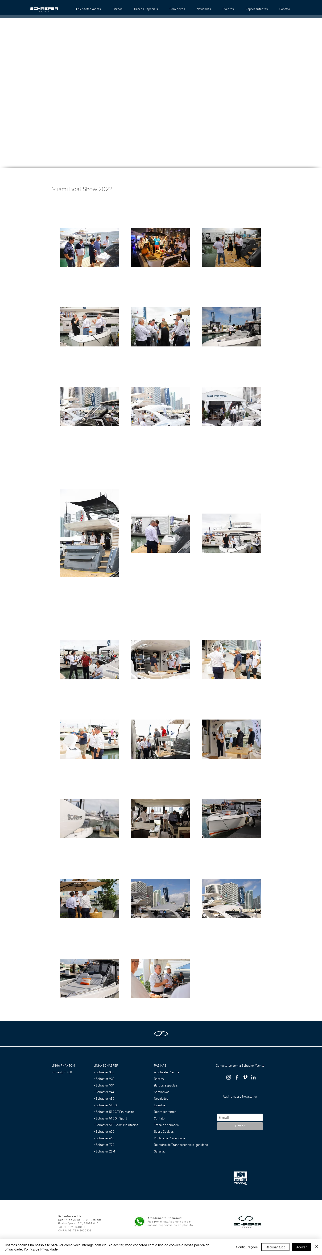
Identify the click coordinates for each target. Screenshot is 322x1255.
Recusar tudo (275, 1247)
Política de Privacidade (41, 1249)
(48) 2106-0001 (74, 1227)
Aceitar (301, 1247)
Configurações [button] (247, 1247)
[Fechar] (316, 1247)
